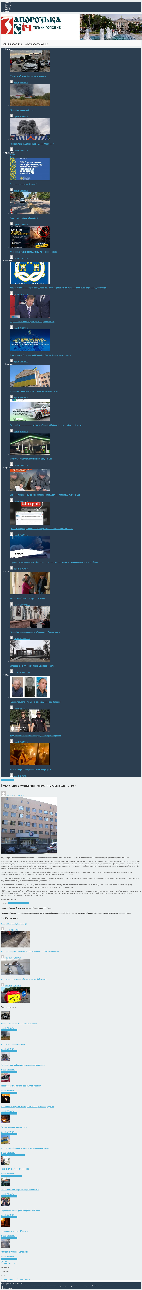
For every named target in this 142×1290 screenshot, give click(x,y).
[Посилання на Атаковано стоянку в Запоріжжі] (5, 1247)
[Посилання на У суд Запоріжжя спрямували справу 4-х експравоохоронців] (30, 731)
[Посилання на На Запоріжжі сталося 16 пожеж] (5, 1226)
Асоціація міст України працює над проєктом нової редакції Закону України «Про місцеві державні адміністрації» (58, 288)
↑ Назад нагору (7, 1288)
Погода (4, 1261)
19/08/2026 (24, 191)
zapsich (16, 83)
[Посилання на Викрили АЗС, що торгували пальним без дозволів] (30, 454)
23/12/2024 (24, 294)
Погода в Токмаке (24, 1279)
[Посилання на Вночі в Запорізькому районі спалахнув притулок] (30, 765)
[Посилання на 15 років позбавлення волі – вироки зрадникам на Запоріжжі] (30, 697)
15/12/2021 (17, 958)
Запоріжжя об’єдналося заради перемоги (27, 598)
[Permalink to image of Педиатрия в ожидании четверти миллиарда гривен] (29, 853)
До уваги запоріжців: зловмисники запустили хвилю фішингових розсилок (41, 528)
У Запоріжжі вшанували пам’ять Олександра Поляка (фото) (35, 632)
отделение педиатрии (16, 903)
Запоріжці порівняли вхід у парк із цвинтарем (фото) (32, 666)
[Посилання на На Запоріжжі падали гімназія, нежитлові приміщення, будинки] (5, 1102)
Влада (7, 1176)
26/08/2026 (11, 1173)
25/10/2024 (24, 776)
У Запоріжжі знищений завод (22, 110)
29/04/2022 (15, 930)
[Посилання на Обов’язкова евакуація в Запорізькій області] (5, 1185)
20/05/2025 (24, 742)
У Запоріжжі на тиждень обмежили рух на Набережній (23, 979)
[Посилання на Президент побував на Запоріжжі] (5, 1164)
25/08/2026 (11, 1256)
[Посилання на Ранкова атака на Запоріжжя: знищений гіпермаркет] (30, 139)
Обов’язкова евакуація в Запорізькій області (20, 1189)
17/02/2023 (24, 362)
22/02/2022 (25, 639)
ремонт (26, 903)
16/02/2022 (25, 672)
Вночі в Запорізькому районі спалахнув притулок (30, 769)
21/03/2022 (25, 605)
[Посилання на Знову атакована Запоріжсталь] (5, 1123)
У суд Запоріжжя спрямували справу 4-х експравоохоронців (35, 736)
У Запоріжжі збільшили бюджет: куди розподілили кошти (34, 391)
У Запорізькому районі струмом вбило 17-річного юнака (33, 252)
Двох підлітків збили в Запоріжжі (24, 218)
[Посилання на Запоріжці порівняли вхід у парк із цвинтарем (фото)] (30, 661)
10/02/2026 (24, 465)
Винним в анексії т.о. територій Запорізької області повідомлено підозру (40, 355)
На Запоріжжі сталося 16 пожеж (14, 1231)
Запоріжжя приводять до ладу (14, 923)
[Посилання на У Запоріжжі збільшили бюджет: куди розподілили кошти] (30, 387)
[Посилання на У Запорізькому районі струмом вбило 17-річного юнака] (30, 247)
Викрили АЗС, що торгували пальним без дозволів (31, 459)
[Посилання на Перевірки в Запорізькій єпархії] (30, 180)
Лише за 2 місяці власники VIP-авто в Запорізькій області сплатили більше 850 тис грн (46, 425)
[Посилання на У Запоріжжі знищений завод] (30, 105)
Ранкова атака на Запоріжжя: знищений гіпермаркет (32, 144)
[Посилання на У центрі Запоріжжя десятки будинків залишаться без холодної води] (15, 975)
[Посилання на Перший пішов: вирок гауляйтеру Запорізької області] (30, 317)
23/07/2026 (24, 535)
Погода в (9, 1263)
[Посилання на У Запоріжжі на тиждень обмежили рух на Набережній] (15, 1002)
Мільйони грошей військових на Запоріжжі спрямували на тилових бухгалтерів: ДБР (45, 495)
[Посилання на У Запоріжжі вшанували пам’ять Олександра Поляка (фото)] (30, 627)
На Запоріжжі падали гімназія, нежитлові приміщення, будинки (27, 1106)
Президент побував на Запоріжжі (15, 1169)
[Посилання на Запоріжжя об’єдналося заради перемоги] (30, 594)
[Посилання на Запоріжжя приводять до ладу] (15, 947)
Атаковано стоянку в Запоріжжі (14, 1252)
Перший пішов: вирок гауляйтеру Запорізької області (32, 321)
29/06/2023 (24, 328)
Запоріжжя (5, 780)
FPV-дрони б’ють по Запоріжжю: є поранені (28, 76)
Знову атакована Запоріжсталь (14, 1127)
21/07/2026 (24, 569)
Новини (11, 780)
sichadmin (17, 605)
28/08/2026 (24, 83)
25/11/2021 (17, 986)
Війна (3, 1030)
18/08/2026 (24, 225)
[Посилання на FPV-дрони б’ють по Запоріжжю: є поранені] (30, 72)
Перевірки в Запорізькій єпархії (23, 184)
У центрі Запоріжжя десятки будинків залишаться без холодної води (30, 951)
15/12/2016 (20, 795)
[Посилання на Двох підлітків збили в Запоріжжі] (30, 213)
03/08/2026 (24, 501)
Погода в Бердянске (8, 1279)
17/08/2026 (24, 258)
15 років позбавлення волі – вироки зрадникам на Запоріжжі (35, 702)
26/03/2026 (24, 432)
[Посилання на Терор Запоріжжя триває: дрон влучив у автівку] (5, 1081)
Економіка (8, 1155)
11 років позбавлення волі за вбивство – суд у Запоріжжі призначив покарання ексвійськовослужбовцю (54, 562)
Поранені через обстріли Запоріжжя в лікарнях (21, 1210)
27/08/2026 (24, 398)
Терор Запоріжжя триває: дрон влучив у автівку (21, 1086)
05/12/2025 (24, 708)
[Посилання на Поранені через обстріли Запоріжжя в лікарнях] (5, 1206)
